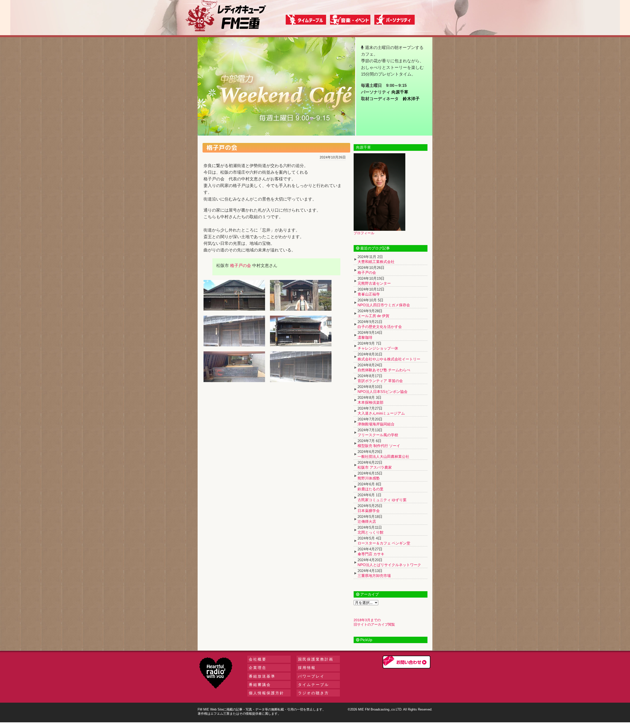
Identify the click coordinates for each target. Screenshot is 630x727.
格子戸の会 (240, 265)
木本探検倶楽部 (370, 402)
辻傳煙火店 (367, 521)
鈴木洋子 (411, 98)
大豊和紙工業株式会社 (376, 262)
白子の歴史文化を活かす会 (380, 327)
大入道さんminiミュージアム (381, 413)
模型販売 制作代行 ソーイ (379, 446)
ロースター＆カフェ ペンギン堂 (384, 543)
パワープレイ (311, 676)
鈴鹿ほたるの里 (370, 489)
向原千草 (400, 92)
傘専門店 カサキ (371, 554)
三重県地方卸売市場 (374, 575)
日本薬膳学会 (369, 511)
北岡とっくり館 (370, 532)
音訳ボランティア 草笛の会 (380, 381)
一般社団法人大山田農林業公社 (383, 456)
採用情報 (307, 667)
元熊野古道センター (374, 283)
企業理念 (258, 667)
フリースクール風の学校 (378, 435)
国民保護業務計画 (315, 659)
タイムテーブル (313, 684)
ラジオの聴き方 (313, 693)
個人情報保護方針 (266, 693)
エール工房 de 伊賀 (373, 316)
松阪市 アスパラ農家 (375, 467)
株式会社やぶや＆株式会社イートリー (389, 359)
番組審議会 (260, 684)
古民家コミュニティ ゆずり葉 (382, 500)
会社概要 (258, 659)
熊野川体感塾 (369, 478)
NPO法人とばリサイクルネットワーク (389, 565)
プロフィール (364, 233)
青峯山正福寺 (369, 294)
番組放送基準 (262, 676)
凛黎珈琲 (365, 337)
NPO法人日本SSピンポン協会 (383, 391)
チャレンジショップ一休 (378, 348)
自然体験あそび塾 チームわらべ (384, 370)
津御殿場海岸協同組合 (376, 424)
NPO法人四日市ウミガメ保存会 (384, 305)
